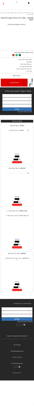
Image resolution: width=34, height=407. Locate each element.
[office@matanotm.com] (17, 348)
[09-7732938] (17, 342)
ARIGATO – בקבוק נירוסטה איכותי (17, 168)
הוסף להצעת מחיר (14, 82)
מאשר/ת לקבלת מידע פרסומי (24, 321)
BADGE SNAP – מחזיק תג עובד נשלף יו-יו (17, 210)
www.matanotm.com (17, 363)
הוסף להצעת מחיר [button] (17, 162)
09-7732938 (17, 345)
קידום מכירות (26, 12)
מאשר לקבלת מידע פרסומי (23, 111)
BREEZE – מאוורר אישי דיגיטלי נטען (17, 253)
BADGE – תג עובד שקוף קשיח (17, 125)
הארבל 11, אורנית (17, 357)
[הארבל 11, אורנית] (17, 354)
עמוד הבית (31, 12)
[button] (28, 3)
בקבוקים (15, 12)
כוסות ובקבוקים (20, 12)
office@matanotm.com (17, 351)
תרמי (15, 52)
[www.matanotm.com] (17, 360)
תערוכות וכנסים (21, 52)
